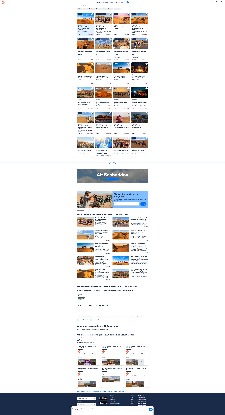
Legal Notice (112, 399)
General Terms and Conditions (115, 404)
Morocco (83, 391)
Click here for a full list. (104, 329)
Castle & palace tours (82, 295)
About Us (132, 397)
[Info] (93, 11)
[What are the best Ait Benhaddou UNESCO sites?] (146, 306)
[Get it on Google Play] (103, 398)
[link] (85, 24)
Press (132, 403)
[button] (85, 24)
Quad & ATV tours (81, 297)
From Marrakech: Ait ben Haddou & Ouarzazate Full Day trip (112, 369)
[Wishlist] (212, 2)
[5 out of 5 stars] (88, 349)
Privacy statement (80, 210)
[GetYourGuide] (3, 2)
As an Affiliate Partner (142, 401)
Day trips (80, 294)
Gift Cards (132, 404)
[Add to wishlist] (92, 14)
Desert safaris (81, 298)
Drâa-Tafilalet (88, 391)
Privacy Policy (112, 401)
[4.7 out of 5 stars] (80, 342)
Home (78, 391)
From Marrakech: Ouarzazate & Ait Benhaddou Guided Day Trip (111, 347)
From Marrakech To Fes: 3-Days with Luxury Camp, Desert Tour (87, 347)
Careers (132, 399)
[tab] (85, 316)
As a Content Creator (142, 399)
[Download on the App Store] (103, 403)
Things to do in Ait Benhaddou (99, 391)
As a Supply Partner (141, 397)
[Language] (217, 2)
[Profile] (221, 2)
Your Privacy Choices (114, 403)
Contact (111, 397)
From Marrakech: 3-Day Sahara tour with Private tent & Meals (88, 369)
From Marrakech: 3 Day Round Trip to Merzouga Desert (136, 369)
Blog (131, 401)
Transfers (80, 299)
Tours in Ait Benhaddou (112, 391)
